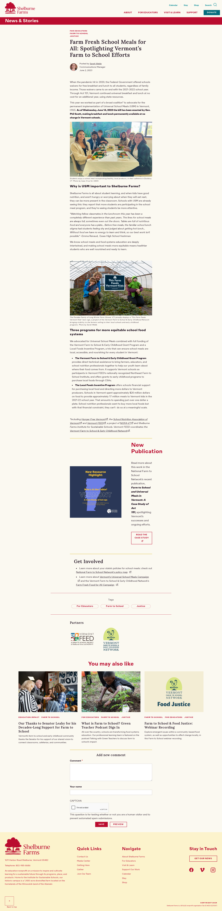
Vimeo (203, 870)
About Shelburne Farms (133, 856)
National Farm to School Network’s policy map (102, 572)
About (128, 12)
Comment (75, 760)
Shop (196, 5)
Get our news (203, 858)
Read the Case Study (142, 536)
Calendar (173, 5)
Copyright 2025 (208, 903)
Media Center (83, 861)
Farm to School (115, 606)
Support (192, 12)
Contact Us (82, 856)
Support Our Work (131, 869)
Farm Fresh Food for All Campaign (95, 584)
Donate (212, 12)
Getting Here (83, 865)
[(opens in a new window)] (82, 639)
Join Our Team (84, 874)
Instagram (213, 870)
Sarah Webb (96, 63)
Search (208, 5)
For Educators (148, 12)
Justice (141, 606)
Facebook (192, 870)
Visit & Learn (172, 12)
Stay (186, 5)
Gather (80, 869)
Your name (76, 786)
